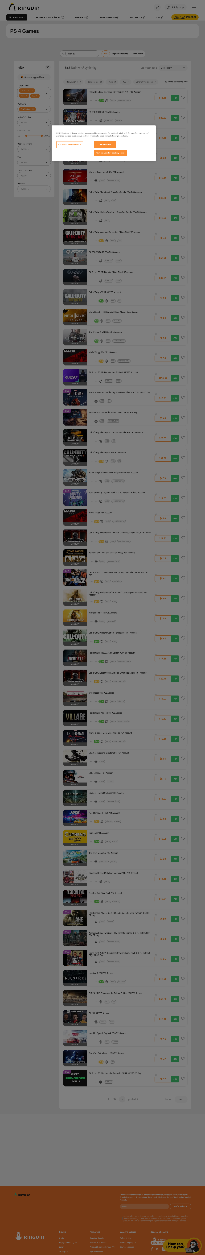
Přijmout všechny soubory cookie (111, 153)
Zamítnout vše (104, 144)
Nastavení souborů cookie (69, 144)
